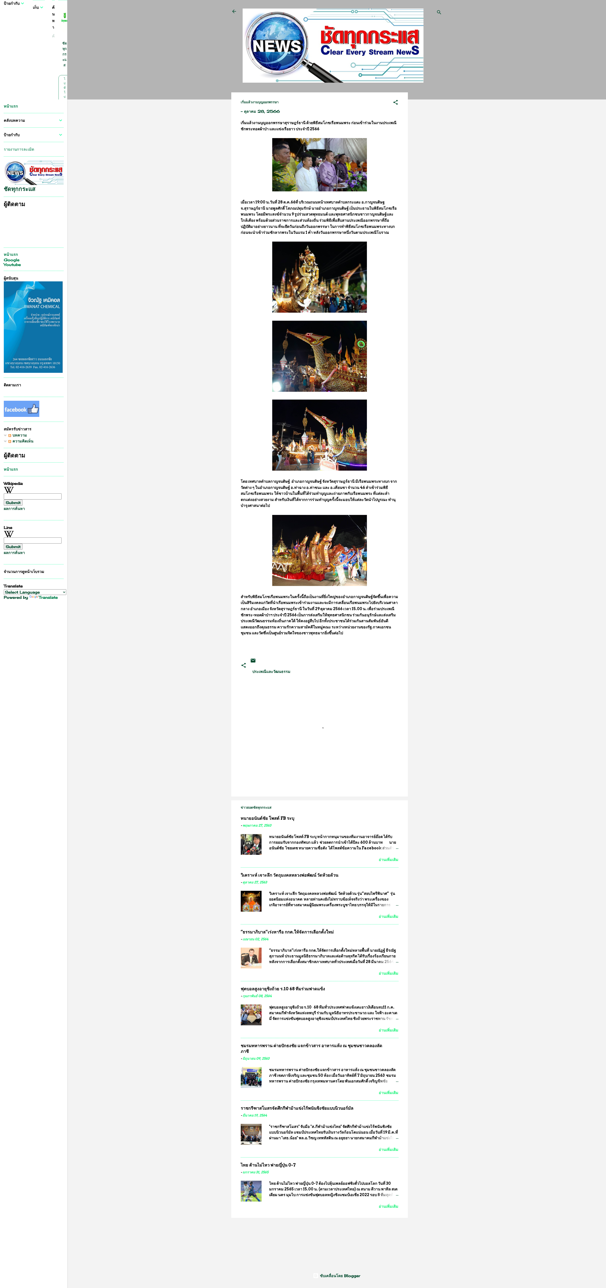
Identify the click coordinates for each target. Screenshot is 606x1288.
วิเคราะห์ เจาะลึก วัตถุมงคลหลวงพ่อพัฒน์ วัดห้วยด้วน (289, 875)
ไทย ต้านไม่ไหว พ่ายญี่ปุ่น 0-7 (268, 1164)
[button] (395, 103)
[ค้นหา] (439, 13)
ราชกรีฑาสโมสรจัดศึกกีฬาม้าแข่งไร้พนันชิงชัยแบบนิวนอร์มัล (297, 1108)
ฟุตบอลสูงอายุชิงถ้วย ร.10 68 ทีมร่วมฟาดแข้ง (283, 988)
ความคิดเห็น (22, 441)
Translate (48, 597)
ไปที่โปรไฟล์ (64, 97)
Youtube (12, 264)
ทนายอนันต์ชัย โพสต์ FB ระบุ (267, 818)
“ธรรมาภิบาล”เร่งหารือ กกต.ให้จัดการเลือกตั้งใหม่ (287, 931)
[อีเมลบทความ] (253, 662)
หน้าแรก (11, 106)
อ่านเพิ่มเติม (388, 859)
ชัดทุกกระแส (64, 54)
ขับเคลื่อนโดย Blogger (339, 1275)
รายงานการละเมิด (19, 149)
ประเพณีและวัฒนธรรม (271, 671)
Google (11, 259)
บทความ (19, 435)
